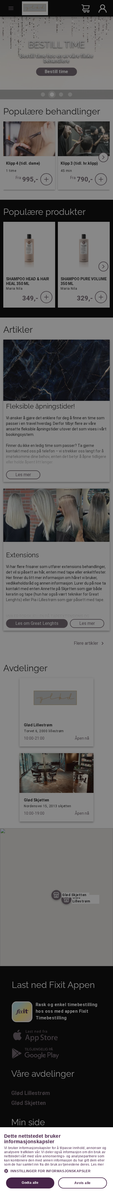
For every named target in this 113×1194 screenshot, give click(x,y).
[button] (56, 1171)
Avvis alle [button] (82, 1183)
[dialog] (56, 1160)
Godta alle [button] (30, 1183)
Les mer (97, 1164)
